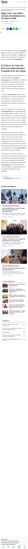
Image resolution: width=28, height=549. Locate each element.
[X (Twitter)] (11, 29)
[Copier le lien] (19, 29)
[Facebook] (8, 29)
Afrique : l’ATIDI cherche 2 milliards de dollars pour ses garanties (13, 239)
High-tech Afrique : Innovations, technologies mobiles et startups (13, 10)
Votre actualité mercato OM (8, 544)
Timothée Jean (8, 178)
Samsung (6, 164)
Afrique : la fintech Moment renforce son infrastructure (13, 269)
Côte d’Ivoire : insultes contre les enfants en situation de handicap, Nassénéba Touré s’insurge (17, 306)
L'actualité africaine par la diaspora (10, 542)
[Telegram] (16, 29)
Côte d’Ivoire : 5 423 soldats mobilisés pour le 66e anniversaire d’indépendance (17, 290)
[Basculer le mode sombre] (22, 2)
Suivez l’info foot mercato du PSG (10, 541)
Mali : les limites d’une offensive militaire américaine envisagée (16, 300)
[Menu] (25, 2)
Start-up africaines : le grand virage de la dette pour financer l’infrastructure (13, 210)
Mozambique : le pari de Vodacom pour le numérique (17, 285)
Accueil (2, 7)
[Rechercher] (19, 2)
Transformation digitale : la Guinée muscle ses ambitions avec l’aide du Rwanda (17, 312)
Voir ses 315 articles (17, 178)
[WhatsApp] (14, 29)
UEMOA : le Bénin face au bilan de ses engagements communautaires (17, 296)
